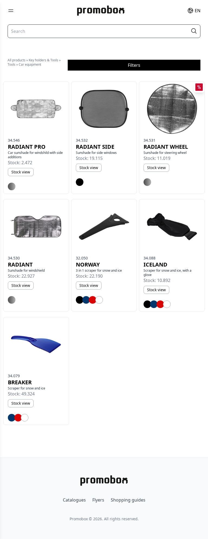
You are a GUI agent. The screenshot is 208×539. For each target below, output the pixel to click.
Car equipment (30, 64)
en (197, 11)
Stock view (20, 172)
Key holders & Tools (43, 60)
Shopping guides (128, 500)
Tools (11, 64)
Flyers (98, 500)
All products (16, 60)
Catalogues (74, 500)
